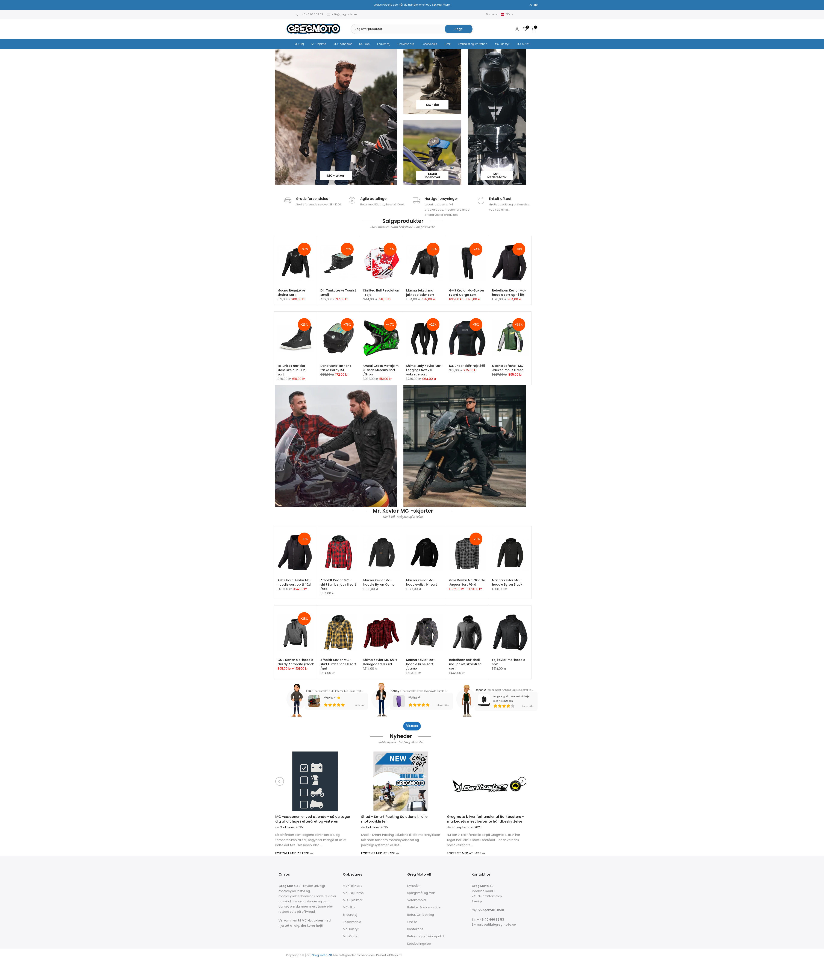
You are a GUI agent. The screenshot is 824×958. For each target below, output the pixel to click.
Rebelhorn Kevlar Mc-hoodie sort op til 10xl (509, 292)
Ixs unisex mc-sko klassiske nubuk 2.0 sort (292, 370)
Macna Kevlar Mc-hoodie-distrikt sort (421, 582)
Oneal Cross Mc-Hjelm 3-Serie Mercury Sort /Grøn (380, 370)
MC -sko (364, 44)
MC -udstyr (502, 44)
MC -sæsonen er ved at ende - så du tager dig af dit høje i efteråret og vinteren (312, 819)
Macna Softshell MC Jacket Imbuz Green (508, 368)
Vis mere (412, 725)
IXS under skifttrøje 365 (467, 366)
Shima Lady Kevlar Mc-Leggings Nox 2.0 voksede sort (424, 370)
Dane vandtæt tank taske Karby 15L (335, 368)
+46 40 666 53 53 (311, 14)
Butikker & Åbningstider (424, 907)
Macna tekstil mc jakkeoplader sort (420, 292)
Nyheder (413, 886)
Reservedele (429, 44)
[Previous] (279, 781)
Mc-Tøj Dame (353, 893)
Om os (412, 922)
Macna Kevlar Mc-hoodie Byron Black (507, 582)
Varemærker (416, 900)
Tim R (310, 691)
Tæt (291, 5)
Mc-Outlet (351, 936)
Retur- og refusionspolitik (426, 936)
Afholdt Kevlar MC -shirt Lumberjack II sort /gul (338, 664)
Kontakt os (415, 929)
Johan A (481, 690)
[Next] (522, 781)
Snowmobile (406, 44)
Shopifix (396, 955)
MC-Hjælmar (352, 900)
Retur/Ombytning (420, 915)
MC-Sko (349, 907)
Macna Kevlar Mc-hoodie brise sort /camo (420, 664)
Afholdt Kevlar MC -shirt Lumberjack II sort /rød (338, 584)
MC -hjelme (318, 44)
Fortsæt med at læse (292, 853)
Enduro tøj (383, 44)
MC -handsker (343, 44)
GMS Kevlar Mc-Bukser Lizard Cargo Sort (466, 292)
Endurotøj (350, 915)
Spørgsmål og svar (421, 893)
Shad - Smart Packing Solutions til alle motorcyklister (394, 819)
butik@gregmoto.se (344, 14)
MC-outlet (523, 44)
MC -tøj (299, 44)
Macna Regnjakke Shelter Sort (291, 292)
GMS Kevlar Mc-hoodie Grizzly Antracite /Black (295, 662)
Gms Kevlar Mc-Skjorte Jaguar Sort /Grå (467, 582)
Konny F (396, 691)
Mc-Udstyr (351, 929)
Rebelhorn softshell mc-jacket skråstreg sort (465, 664)
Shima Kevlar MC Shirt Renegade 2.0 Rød (380, 662)
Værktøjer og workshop (473, 44)
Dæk (447, 44)
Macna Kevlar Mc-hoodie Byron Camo (379, 582)
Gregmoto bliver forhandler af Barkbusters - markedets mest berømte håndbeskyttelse (485, 819)
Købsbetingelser (419, 944)
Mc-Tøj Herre (352, 886)
